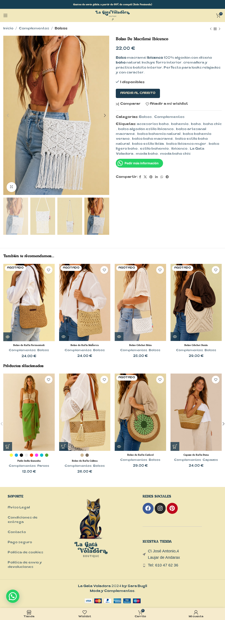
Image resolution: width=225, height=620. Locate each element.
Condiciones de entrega (23, 520)
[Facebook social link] (140, 177)
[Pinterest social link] (151, 177)
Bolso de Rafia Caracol (140, 454)
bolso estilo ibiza (148, 144)
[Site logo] (112, 16)
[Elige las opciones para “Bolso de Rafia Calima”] (63, 446)
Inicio (8, 29)
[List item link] (182, 565)
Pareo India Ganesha (29, 460)
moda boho (147, 154)
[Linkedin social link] (156, 177)
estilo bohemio (154, 149)
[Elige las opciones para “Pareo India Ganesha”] (7, 446)
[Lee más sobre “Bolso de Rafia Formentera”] (7, 336)
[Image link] (91, 532)
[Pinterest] (172, 508)
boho (196, 124)
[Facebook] (148, 508)
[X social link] (145, 177)
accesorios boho (153, 124)
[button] (175, 446)
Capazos (210, 460)
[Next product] (219, 29)
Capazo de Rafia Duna (196, 454)
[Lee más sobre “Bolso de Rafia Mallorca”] (63, 336)
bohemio (180, 124)
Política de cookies (25, 553)
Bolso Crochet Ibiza (140, 345)
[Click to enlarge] (11, 187)
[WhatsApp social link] (161, 177)
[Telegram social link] (167, 177)
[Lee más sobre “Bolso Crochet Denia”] (175, 336)
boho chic (212, 124)
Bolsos (61, 29)
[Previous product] (211, 29)
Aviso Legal (19, 508)
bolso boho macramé (152, 139)
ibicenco (179, 149)
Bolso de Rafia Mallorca (85, 345)
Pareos (43, 466)
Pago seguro (20, 542)
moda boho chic (175, 154)
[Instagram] (160, 508)
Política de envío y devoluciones (25, 565)
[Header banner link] (112, 4)
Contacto (17, 532)
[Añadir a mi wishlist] (49, 270)
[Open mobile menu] (5, 15)
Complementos (34, 29)
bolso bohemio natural (158, 134)
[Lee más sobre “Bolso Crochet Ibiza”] (119, 336)
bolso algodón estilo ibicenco (146, 129)
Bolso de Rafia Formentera (29, 345)
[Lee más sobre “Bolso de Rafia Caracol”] (119, 446)
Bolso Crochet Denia (196, 345)
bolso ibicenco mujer (186, 144)
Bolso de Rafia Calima (85, 460)
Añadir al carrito (138, 93)
